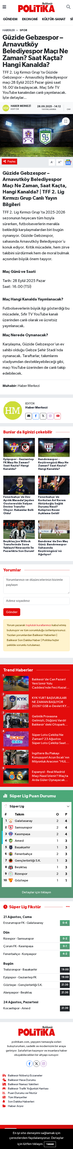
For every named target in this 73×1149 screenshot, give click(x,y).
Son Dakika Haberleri (21, 1101)
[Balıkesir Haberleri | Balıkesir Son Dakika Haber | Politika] (36, 7)
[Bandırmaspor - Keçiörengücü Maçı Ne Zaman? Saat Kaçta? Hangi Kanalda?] (54, 447)
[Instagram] (50, 416)
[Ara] (68, 7)
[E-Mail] (28, 416)
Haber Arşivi (15, 1106)
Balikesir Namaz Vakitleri (23, 1084)
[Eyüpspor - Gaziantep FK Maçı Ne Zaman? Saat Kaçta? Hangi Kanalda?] (19, 447)
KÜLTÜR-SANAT (53, 19)
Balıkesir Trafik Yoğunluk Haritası (28, 1088)
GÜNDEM (10, 19)
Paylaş (12, 161)
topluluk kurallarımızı (39, 625)
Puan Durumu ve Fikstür (22, 1093)
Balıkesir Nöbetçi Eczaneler (25, 1075)
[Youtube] (57, 416)
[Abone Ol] (68, 162)
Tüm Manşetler (17, 1097)
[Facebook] (36, 416)
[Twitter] (43, 416)
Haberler (9, 30)
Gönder (12, 612)
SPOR (23, 30)
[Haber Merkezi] (12, 410)
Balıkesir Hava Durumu (22, 1080)
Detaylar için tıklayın (36, 892)
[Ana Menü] (4, 7)
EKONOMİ (30, 19)
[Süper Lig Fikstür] (68, 907)
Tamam (50, 1144)
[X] (36, 1063)
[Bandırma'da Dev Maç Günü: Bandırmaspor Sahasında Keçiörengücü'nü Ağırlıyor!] (54, 529)
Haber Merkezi (36, 407)
